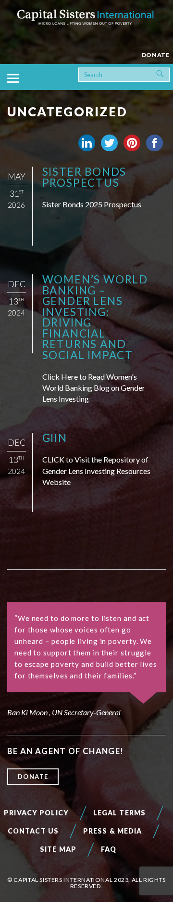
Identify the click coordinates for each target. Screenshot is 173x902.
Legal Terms (119, 813)
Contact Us (33, 831)
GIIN (54, 437)
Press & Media (112, 831)
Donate (33, 776)
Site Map (58, 849)
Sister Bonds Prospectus (84, 177)
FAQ (108, 849)
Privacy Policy (36, 813)
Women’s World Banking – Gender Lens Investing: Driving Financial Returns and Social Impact (95, 317)
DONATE (156, 54)
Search (167, 72)
